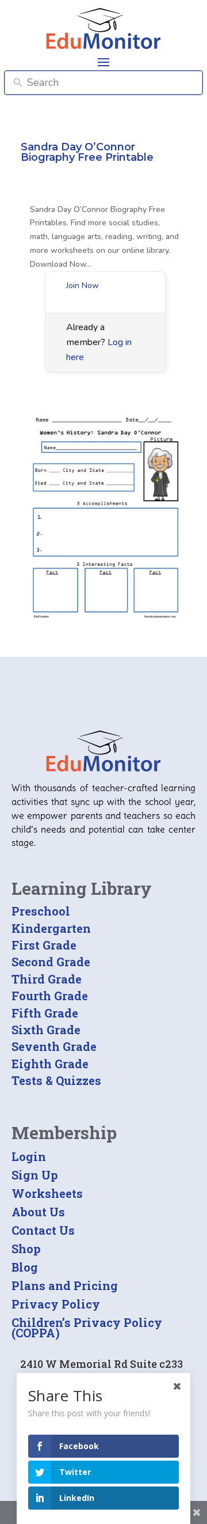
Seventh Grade (54, 1046)
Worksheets (47, 1193)
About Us (38, 1211)
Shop (26, 1248)
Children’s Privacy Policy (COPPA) (87, 1327)
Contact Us (43, 1230)
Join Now (82, 285)
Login (29, 1156)
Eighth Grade (50, 1063)
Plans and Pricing (65, 1285)
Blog (25, 1267)
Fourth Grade (50, 995)
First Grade (44, 944)
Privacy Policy (56, 1303)
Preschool (41, 910)
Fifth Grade (45, 1012)
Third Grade (47, 978)
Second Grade (51, 961)
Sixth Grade (46, 1029)
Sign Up (35, 1174)
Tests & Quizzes (56, 1080)
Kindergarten (51, 928)
